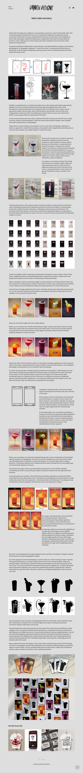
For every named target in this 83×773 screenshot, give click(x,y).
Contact (10, 8)
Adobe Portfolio (45, 764)
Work (10, 7)
